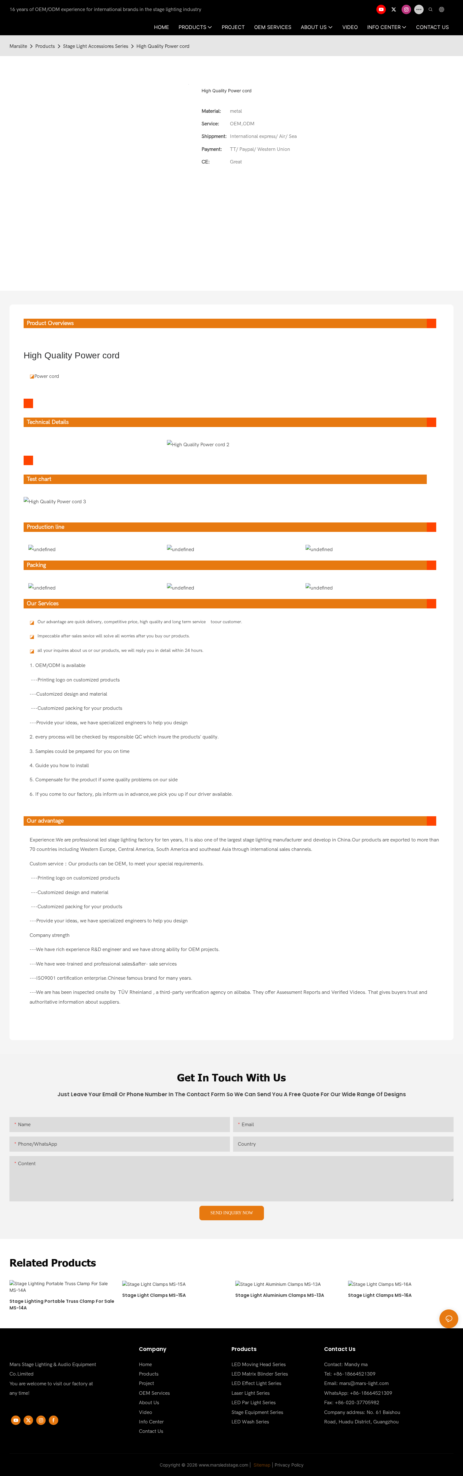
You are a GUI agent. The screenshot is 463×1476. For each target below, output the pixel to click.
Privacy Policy (289, 1464)
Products (45, 46)
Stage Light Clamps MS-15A (154, 1295)
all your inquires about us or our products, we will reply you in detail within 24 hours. (120, 650)
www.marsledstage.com (223, 1464)
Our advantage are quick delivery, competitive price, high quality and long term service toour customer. (139, 621)
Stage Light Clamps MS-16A (380, 1295)
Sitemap (261, 1464)
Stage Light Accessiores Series (95, 46)
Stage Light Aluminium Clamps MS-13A (279, 1295)
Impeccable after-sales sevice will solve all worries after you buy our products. (113, 636)
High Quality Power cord (163, 46)
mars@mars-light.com (364, 1383)
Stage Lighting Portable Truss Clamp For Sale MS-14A (61, 1304)
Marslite (18, 46)
